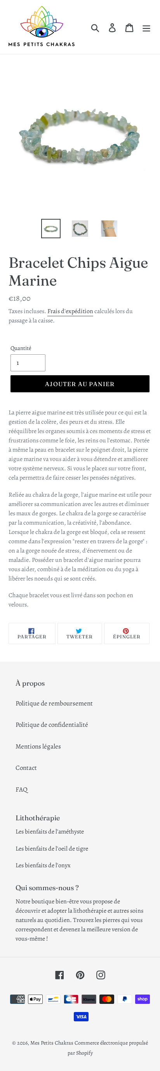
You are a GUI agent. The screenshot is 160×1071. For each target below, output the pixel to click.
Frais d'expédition (70, 311)
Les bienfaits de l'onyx (43, 865)
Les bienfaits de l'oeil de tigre (52, 848)
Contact (26, 767)
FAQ (22, 789)
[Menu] (146, 27)
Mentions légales (38, 746)
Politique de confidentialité (52, 724)
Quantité (20, 348)
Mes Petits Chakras (51, 1043)
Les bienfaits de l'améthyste (50, 831)
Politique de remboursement (54, 703)
